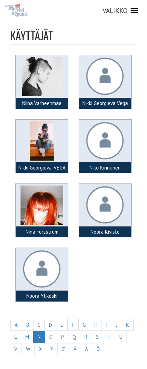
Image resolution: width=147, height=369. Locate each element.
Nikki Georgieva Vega (105, 103)
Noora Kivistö (105, 231)
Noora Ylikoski (41, 296)
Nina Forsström (42, 231)
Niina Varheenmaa (42, 103)
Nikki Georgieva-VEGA (42, 167)
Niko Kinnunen (105, 167)
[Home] (16, 10)
